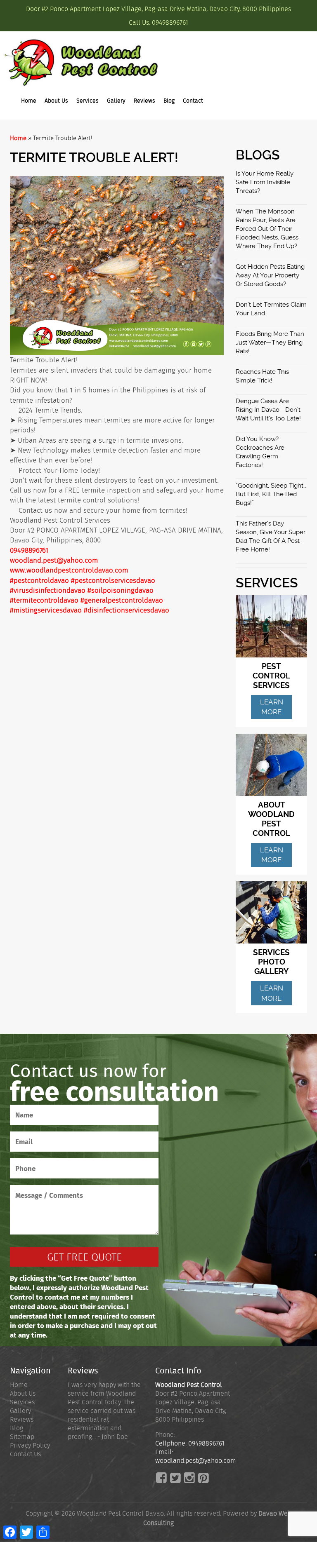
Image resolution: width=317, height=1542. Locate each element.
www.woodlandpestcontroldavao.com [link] (69, 570)
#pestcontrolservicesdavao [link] (113, 580)
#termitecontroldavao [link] (44, 600)
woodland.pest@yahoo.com (54, 560)
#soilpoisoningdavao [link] (121, 590)
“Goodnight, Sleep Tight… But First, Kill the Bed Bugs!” (271, 494)
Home (28, 100)
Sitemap (22, 1436)
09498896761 (170, 22)
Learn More (271, 707)
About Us (56, 100)
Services (87, 100)
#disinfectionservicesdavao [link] (126, 610)
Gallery (116, 100)
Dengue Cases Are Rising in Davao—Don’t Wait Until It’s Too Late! (268, 409)
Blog (169, 100)
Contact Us (25, 1454)
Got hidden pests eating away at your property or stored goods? (270, 275)
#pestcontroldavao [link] (39, 580)
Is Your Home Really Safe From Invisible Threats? (264, 182)
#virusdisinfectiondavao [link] (47, 590)
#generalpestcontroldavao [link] (121, 600)
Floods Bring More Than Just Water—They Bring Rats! (270, 342)
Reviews (144, 100)
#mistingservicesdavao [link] (46, 610)
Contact (193, 100)
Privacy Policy (30, 1445)
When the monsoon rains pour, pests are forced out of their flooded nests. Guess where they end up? (267, 229)
